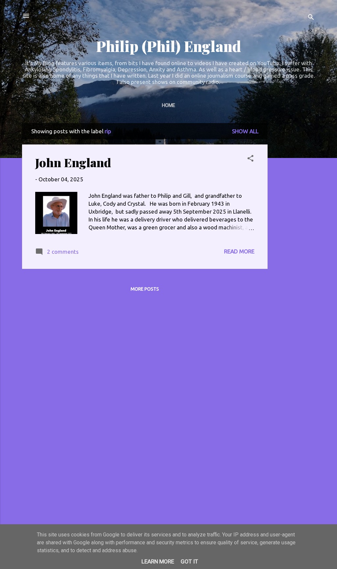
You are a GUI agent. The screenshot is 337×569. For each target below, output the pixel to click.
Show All (245, 131)
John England (73, 162)
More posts (145, 289)
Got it (189, 561)
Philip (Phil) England (168, 46)
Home (168, 105)
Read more (239, 251)
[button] (250, 159)
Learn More (158, 561)
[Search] (311, 18)
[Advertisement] (294, 222)
